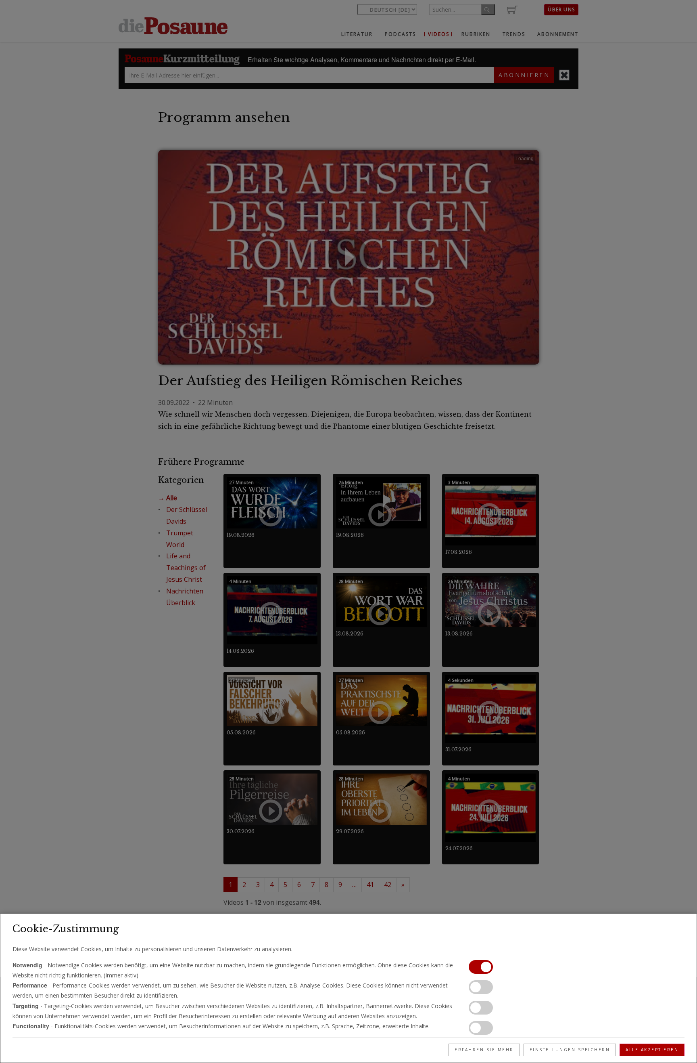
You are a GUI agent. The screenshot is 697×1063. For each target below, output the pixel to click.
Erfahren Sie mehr (484, 1050)
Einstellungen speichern (570, 1050)
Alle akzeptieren (652, 1050)
